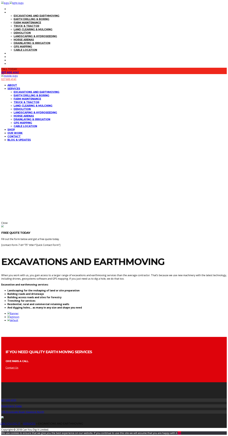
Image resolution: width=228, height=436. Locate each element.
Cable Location (25, 49)
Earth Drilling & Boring (31, 19)
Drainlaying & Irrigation (32, 43)
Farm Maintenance (27, 22)
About (12, 8)
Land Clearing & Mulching (33, 29)
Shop (11, 53)
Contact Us (12, 367)
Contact (14, 60)
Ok (179, 433)
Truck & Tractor (26, 26)
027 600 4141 (10, 72)
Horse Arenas (24, 39)
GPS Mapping (23, 46)
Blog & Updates (19, 63)
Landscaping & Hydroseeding (35, 36)
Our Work (15, 56)
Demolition (22, 32)
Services (13, 12)
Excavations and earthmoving (36, 15)
